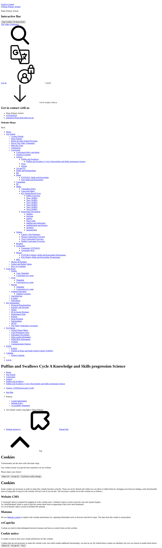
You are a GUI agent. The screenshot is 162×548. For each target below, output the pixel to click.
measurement (31, 230)
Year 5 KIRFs (31, 207)
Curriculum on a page (25, 275)
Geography (20, 246)
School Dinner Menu (19, 330)
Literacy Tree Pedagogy (30, 234)
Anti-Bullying (16, 296)
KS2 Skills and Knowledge (32, 180)
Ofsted (13, 310)
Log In (3, 83)
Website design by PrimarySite (37, 429)
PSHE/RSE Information (20, 339)
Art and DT (21, 168)
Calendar (9, 353)
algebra (29, 218)
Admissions (16, 148)
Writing (19, 232)
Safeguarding (16, 321)
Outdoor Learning (23, 155)
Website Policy (17, 403)
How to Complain (18, 266)
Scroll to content (7, 4)
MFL (18, 259)
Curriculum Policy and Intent (27, 152)
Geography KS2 (27, 250)
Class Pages (11, 269)
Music (18, 175)
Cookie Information (19, 401)
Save (23, 546)
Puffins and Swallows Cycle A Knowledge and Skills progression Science (55, 161)
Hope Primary (16, 139)
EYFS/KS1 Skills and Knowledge (35, 177)
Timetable (20, 280)
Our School (10, 134)
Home (8, 132)
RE (17, 173)
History (19, 253)
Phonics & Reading (19, 262)
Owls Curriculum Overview (32, 239)
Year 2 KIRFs (31, 200)
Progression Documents (30, 212)
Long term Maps (28, 191)
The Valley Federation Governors (24, 326)
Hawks (24, 166)
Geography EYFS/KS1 (30, 248)
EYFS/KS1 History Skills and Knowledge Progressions (43, 255)
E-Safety (14, 298)
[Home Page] (10, 7)
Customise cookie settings (31, 476)
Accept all (15, 476)
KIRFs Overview (33, 196)
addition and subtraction (35, 223)
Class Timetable (22, 273)
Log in (8, 360)
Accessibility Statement (20, 405)
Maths (18, 186)
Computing (20, 182)
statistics (29, 214)
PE (17, 184)
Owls (23, 164)
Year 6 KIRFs (31, 209)
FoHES (14, 348)
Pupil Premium (17, 319)
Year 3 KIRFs (31, 202)
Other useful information (21, 337)
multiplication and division (36, 225)
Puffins (14, 271)
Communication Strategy (21, 344)
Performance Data (18, 314)
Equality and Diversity (20, 307)
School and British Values (21, 264)
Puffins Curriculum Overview (33, 241)
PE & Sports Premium (20, 312)
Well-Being (15, 301)
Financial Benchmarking (21, 305)
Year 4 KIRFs (31, 205)
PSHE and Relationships (26, 171)
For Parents (10, 328)
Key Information (12, 303)
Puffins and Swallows (30, 159)
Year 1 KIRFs (31, 198)
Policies (14, 316)
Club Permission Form (20, 332)
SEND (14, 323)
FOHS (8, 346)
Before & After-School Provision (24, 141)
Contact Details (17, 136)
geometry (30, 228)
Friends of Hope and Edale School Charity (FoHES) (32, 351)
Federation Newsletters (20, 335)
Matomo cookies (14, 517)
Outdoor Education (18, 291)
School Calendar (17, 355)
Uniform (14, 342)
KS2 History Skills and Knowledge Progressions (40, 257)
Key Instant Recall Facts (31, 193)
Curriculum (15, 150)
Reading (19, 244)
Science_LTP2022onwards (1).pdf (20, 388)
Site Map (9, 392)
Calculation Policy (28, 189)
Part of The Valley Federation (23, 143)
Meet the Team (17, 145)
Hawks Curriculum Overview (33, 237)
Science (19, 157)
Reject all (5, 476)
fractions (29, 216)
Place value (30, 221)
